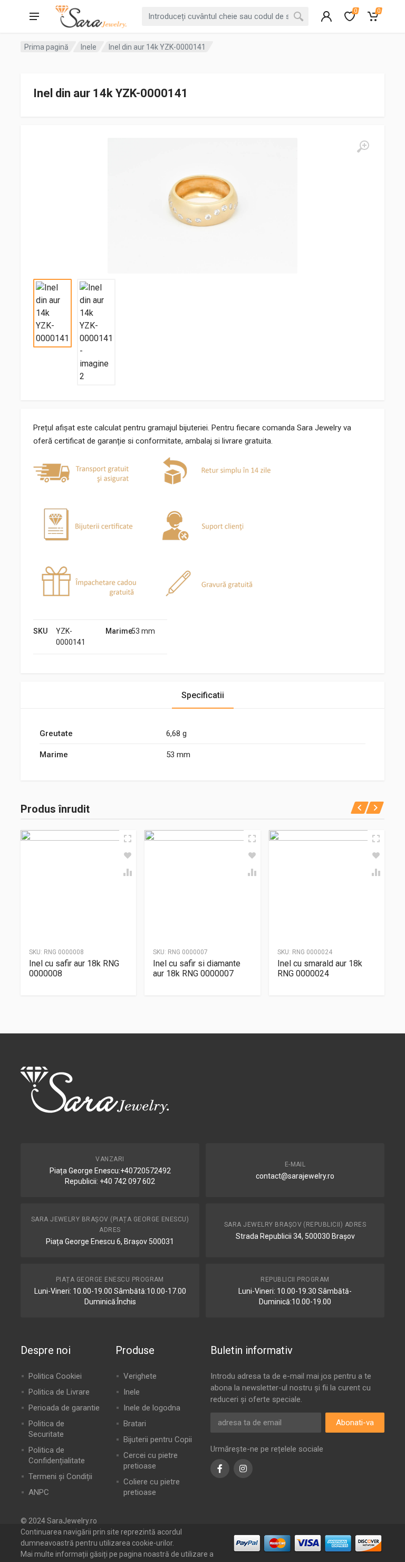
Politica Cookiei (55, 1376)
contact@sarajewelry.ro (295, 1176)
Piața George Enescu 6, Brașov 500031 (110, 1241)
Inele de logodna (151, 1408)
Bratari (134, 1423)
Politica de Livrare (59, 1392)
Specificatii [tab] (202, 695)
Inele (89, 47)
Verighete (140, 1376)
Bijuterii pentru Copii (157, 1439)
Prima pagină (46, 47)
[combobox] (225, 16)
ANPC (38, 1492)
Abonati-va (355, 1422)
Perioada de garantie (64, 1408)
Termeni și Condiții (60, 1476)
